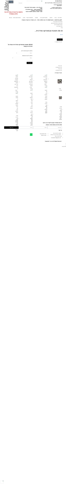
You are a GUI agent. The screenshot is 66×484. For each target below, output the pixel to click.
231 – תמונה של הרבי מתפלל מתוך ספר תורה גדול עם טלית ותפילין (31, 120)
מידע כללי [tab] (60, 65)
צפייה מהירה (60, 107)
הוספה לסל (60, 39)
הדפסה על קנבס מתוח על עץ (26, 50)
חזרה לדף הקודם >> (58, 41)
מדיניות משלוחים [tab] (59, 67)
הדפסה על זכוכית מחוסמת (27, 55)
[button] (20, 1)
